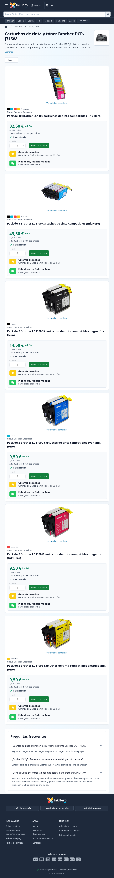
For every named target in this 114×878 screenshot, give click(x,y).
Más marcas (83, 21)
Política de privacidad (48, 870)
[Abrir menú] (6, 5)
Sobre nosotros (13, 826)
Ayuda (35, 826)
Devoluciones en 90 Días (57, 808)
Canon (21, 20)
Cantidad (12, 141)
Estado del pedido (67, 835)
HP (39, 20)
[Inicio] (6, 26)
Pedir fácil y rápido (92, 808)
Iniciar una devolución (43, 838)
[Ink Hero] (19, 5)
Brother (10, 20)
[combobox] (57, 14)
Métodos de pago (14, 838)
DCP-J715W (34, 26)
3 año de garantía (22, 808)
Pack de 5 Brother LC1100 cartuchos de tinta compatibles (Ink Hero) (53, 223)
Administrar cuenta (68, 826)
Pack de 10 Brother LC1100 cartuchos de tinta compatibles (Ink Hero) (54, 116)
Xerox (72, 20)
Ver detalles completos (57, 103)
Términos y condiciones (68, 870)
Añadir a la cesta (40, 146)
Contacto (37, 842)
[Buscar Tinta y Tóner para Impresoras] (108, 14)
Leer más (9, 52)
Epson (31, 20)
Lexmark (48, 20)
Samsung (60, 20)
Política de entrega (14, 842)
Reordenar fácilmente (69, 830)
